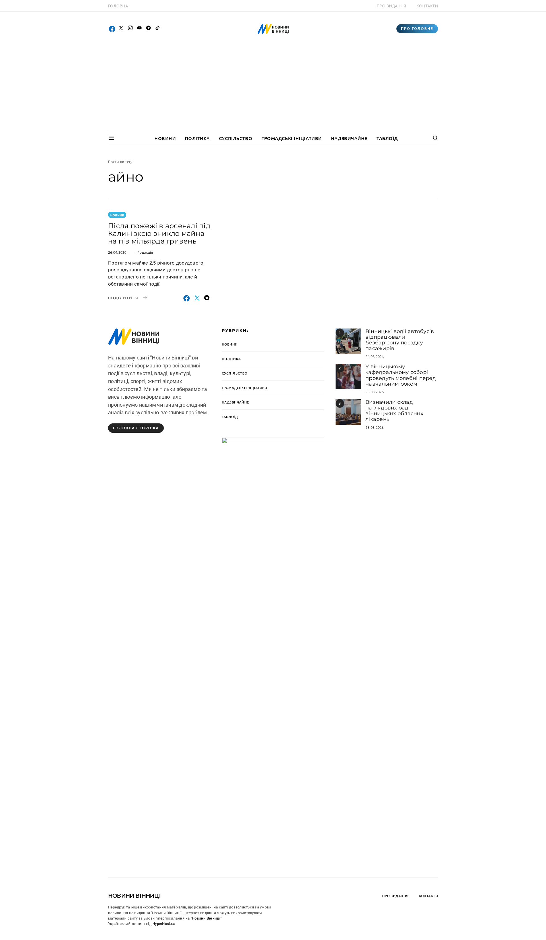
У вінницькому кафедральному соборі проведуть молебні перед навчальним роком (400, 375)
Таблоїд (387, 138)
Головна (118, 6)
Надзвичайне (349, 138)
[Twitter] (121, 29)
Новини (165, 138)
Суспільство (235, 138)
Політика (197, 138)
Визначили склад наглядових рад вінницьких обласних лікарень (394, 411)
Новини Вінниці (134, 895)
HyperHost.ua (163, 924)
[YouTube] (139, 29)
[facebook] (112, 29)
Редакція (145, 252)
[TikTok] (158, 29)
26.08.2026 (374, 356)
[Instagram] (130, 29)
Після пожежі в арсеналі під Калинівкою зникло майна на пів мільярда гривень (159, 233)
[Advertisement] (273, 88)
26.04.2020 (117, 252)
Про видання (391, 6)
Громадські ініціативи (291, 138)
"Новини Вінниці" (206, 918)
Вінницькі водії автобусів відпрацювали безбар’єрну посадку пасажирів (399, 340)
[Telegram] (148, 29)
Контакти (427, 6)
